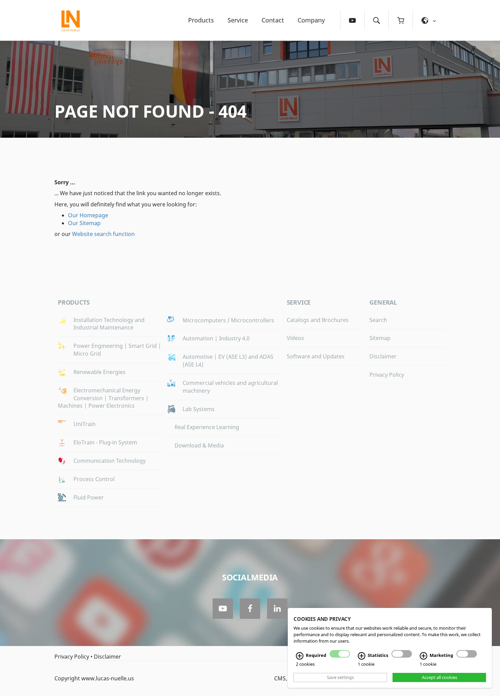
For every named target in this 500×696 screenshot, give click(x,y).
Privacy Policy (386, 374)
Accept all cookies (439, 677)
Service (238, 20)
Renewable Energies (99, 372)
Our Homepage (88, 215)
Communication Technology (109, 460)
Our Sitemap (84, 223)
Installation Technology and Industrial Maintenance (109, 324)
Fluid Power (88, 497)
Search (378, 320)
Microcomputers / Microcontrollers (228, 320)
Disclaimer (383, 356)
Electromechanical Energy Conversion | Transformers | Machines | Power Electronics (103, 398)
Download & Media (199, 445)
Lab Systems (199, 409)
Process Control (94, 479)
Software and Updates (316, 356)
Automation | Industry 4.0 (216, 338)
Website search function (103, 234)
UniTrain (84, 424)
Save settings (340, 677)
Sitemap (379, 338)
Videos (295, 338)
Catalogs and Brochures (318, 320)
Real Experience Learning (206, 427)
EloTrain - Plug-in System (105, 442)
